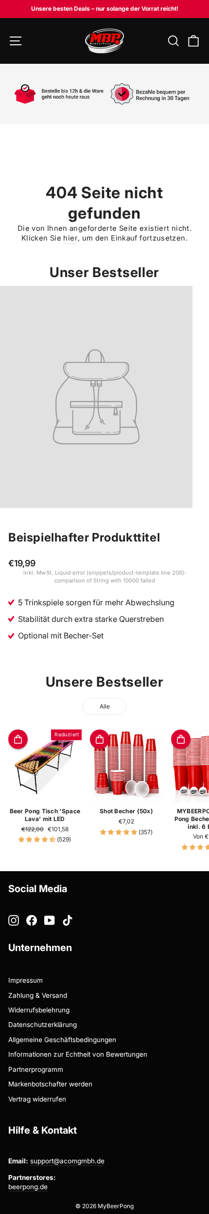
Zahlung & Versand (37, 995)
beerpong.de (28, 1187)
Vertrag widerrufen (37, 1099)
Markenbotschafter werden (50, 1084)
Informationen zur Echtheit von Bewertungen (77, 1054)
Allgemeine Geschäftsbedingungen (62, 1040)
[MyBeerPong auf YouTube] (49, 920)
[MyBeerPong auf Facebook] (31, 920)
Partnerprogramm (35, 1069)
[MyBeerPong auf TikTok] (67, 920)
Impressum (25, 980)
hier (70, 238)
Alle (105, 706)
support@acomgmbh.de (67, 1161)
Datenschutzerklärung (42, 1024)
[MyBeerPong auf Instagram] (13, 920)
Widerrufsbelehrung (39, 1010)
